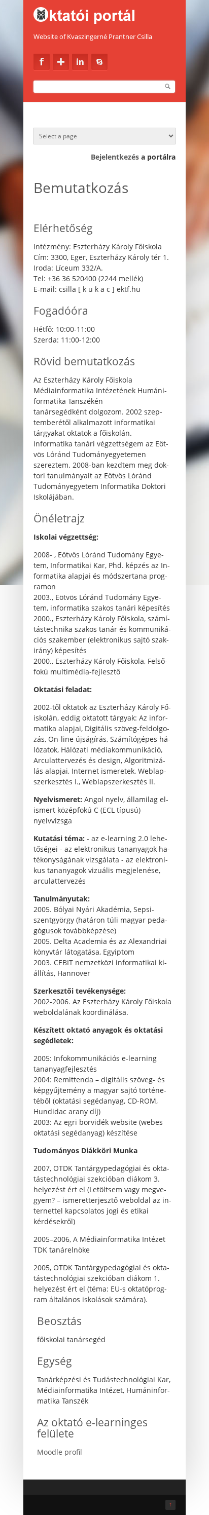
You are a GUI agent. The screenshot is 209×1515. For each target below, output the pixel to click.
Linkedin (80, 62)
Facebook (41, 62)
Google (61, 62)
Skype (99, 62)
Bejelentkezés (115, 157)
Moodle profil (59, 1452)
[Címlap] (104, 12)
